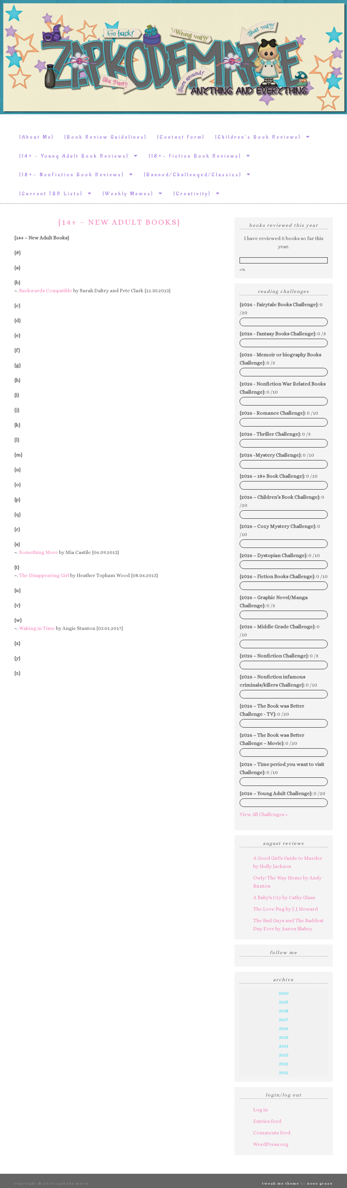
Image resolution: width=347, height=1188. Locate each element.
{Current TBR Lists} (53, 194)
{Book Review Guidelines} (105, 137)
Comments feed (271, 1133)
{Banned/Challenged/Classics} (195, 175)
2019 (283, 1002)
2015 (283, 1037)
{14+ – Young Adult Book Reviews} (76, 156)
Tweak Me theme (280, 1183)
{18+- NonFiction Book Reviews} (74, 175)
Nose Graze (320, 1183)
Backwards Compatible (45, 291)
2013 (283, 1054)
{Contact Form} (181, 137)
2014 (283, 1046)
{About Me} (36, 137)
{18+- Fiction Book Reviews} (197, 156)
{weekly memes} (131, 194)
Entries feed (267, 1121)
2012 (283, 1063)
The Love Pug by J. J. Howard (285, 909)
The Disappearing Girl (44, 575)
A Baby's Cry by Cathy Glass (284, 897)
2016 (283, 1028)
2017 (283, 1019)
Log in (260, 1110)
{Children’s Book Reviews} (260, 137)
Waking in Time (37, 628)
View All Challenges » (264, 814)
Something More (38, 552)
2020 (284, 993)
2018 (283, 1010)
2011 (283, 1072)
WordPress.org (270, 1144)
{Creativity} (195, 194)
